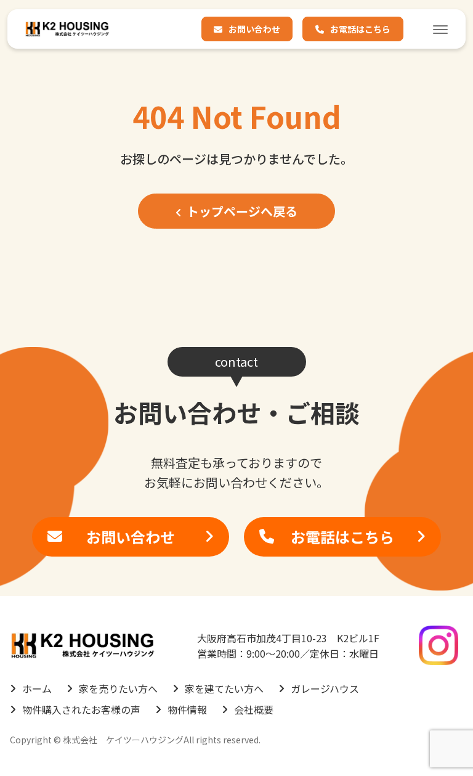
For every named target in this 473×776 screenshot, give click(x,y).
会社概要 (253, 709)
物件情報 (187, 709)
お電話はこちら (360, 29)
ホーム (37, 688)
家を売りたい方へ (118, 688)
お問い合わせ (254, 29)
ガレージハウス (325, 688)
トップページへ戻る (242, 211)
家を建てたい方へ (224, 688)
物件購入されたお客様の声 (81, 709)
